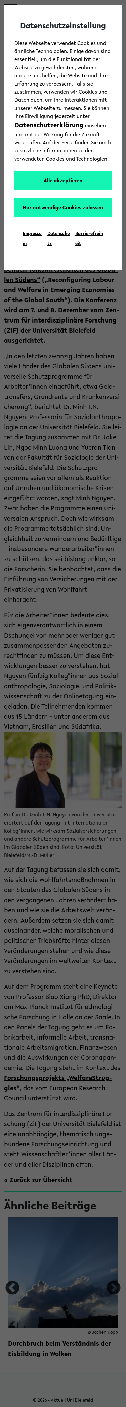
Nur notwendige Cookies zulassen (63, 208)
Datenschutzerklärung (49, 125)
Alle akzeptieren (63, 181)
